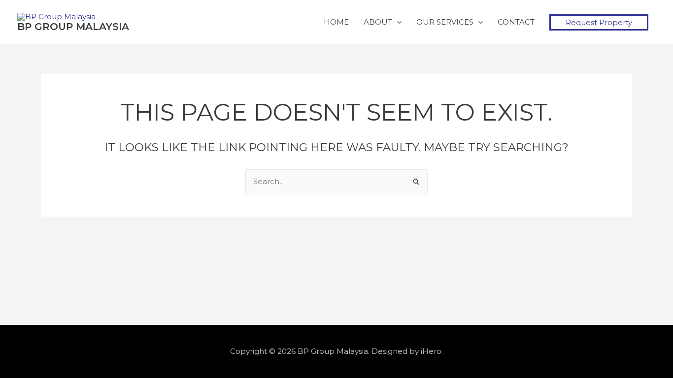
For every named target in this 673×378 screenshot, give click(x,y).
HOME (336, 22)
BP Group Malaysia (73, 26)
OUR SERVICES (444, 22)
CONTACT (516, 22)
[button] (598, 22)
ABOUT (378, 22)
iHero (431, 351)
